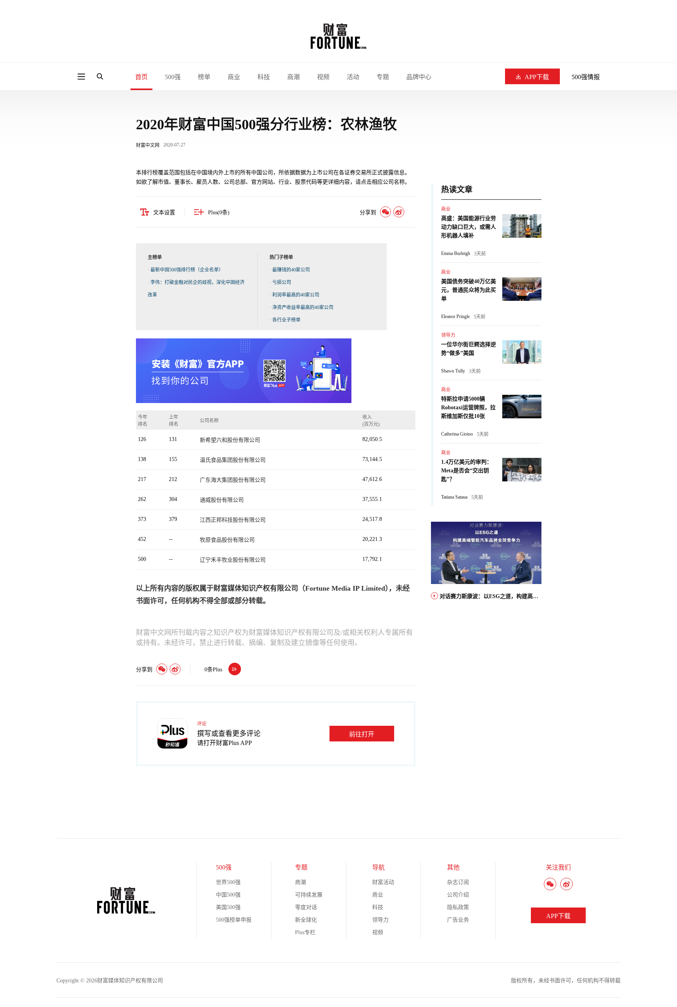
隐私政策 (458, 907)
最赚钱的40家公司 (291, 270)
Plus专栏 (305, 932)
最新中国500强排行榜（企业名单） (186, 270)
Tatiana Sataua (454, 497)
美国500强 (228, 907)
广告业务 (458, 920)
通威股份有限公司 (222, 500)
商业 (234, 77)
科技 (263, 77)
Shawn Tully (453, 371)
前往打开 (361, 734)
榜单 (204, 77)
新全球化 (306, 920)
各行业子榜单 (286, 320)
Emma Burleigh (455, 253)
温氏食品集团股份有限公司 (233, 460)
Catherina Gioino (457, 434)
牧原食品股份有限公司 (227, 540)
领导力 (448, 335)
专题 (383, 77)
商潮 (293, 77)
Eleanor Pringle (455, 316)
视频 (323, 77)
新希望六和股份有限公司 (230, 440)
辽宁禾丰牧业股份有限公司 (233, 560)
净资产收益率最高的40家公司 (302, 307)
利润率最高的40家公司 (295, 295)
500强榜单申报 (234, 920)
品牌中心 (418, 77)
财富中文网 (147, 145)
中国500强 (228, 895)
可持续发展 (308, 895)
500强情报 (586, 77)
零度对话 (306, 907)
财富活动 (383, 882)
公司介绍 (458, 895)
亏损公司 (281, 282)
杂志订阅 (458, 882)
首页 (141, 77)
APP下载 (537, 77)
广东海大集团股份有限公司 (233, 480)
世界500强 (228, 882)
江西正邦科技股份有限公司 (233, 520)
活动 (353, 77)
